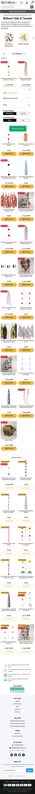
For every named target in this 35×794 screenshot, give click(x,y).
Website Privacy (15, 782)
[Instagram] (11, 754)
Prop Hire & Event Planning (17, 726)
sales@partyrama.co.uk (19, 748)
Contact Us (17, 709)
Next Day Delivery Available (19, 11)
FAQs (17, 706)
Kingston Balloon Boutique (17, 723)
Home (5, 15)
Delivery (17, 701)
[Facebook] (15, 754)
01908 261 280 (18, 745)
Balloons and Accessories (16, 15)
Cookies (23, 782)
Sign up (29, 770)
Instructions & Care (17, 736)
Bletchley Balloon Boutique (17, 721)
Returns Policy (17, 704)
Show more (4, 28)
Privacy (7, 782)
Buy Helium (18, 733)
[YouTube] (19, 754)
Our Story (17, 712)
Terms (28, 782)
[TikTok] (23, 754)
